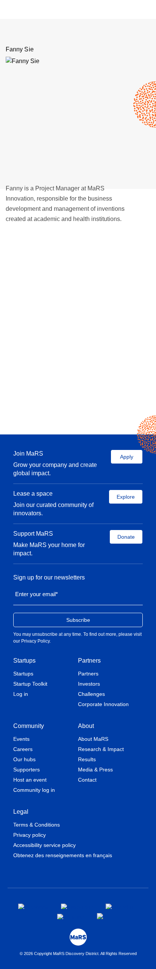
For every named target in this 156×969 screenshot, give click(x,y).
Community (28, 726)
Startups (24, 660)
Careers (23, 749)
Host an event (30, 780)
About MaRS (93, 739)
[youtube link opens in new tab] (71, 916)
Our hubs (24, 759)
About (86, 726)
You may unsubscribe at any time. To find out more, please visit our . (77, 638)
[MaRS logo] (78, 937)
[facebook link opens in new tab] (33, 906)
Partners (89, 660)
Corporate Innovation (103, 704)
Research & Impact (101, 749)
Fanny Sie (20, 49)
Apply (126, 457)
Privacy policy (29, 835)
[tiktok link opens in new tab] (101, 916)
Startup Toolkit (30, 684)
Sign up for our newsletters (49, 577)
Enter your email (36, 594)
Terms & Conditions (36, 825)
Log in (20, 694)
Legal (20, 811)
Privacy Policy (35, 641)
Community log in (34, 790)
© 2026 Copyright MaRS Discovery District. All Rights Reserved (78, 953)
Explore (126, 497)
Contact (87, 780)
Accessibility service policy (44, 845)
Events (21, 739)
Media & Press (95, 770)
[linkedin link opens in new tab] (119, 906)
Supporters (26, 770)
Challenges (91, 694)
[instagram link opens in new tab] (77, 906)
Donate (126, 537)
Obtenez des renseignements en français (62, 855)
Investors (89, 684)
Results (87, 759)
